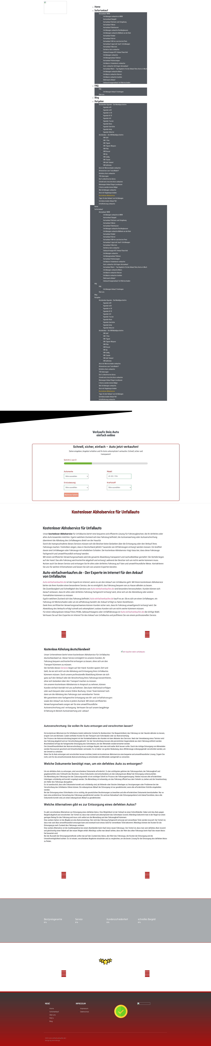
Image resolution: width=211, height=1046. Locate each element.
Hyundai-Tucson (108, 121)
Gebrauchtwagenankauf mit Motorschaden (116, 82)
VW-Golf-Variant (108, 162)
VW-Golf (105, 137)
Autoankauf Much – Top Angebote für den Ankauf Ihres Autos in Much (125, 68)
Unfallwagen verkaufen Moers (112, 71)
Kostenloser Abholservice (107, 195)
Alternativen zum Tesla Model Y (109, 170)
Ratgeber (99, 101)
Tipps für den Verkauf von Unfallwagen (111, 198)
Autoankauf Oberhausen (111, 27)
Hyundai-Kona (107, 123)
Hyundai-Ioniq (107, 129)
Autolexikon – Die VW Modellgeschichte (111, 134)
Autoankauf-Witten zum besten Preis (115, 41)
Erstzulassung (69, 482)
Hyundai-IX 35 (107, 115)
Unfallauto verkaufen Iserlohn (112, 77)
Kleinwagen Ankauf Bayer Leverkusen (110, 184)
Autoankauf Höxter (109, 38)
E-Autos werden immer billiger (108, 187)
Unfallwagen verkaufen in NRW (113, 16)
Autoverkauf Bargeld (109, 19)
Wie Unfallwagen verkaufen (107, 190)
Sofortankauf (101, 10)
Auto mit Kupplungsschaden (108, 192)
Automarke (68, 471)
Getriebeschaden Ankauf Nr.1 (108, 201)
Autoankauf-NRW (104, 13)
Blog (97, 98)
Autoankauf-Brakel (109, 35)
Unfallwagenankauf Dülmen (112, 57)
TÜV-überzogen (104, 176)
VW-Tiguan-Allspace (109, 145)
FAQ (96, 86)
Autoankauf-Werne (109, 24)
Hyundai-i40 (107, 118)
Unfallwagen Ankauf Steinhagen (113, 91)
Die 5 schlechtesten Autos (107, 179)
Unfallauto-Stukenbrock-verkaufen (114, 63)
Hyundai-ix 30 (107, 112)
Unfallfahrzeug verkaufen (107, 203)
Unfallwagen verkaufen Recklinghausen (115, 30)
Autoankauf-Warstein (110, 46)
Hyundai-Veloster (108, 132)
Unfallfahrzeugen (104, 697)
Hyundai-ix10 (107, 107)
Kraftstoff (111, 482)
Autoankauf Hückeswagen (111, 60)
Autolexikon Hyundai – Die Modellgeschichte (112, 104)
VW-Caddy (106, 156)
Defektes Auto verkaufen (111, 49)
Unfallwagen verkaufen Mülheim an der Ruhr (117, 33)
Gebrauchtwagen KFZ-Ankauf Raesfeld (115, 52)
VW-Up (105, 154)
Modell (109, 471)
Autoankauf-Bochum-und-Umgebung (114, 22)
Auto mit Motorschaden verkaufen (110, 167)
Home (97, 7)
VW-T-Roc (106, 140)
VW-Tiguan (106, 143)
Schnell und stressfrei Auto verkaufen (111, 181)
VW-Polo (106, 148)
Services (64, 668)
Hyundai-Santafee (109, 126)
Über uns (101, 94)
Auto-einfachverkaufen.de (54, 582)
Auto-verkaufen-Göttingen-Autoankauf (115, 66)
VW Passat (106, 151)
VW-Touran (106, 159)
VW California (107, 165)
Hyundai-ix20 (107, 110)
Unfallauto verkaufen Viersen (112, 74)
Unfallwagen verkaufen (110, 55)
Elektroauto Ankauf (109, 79)
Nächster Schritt (71, 494)
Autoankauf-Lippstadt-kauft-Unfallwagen (116, 44)
